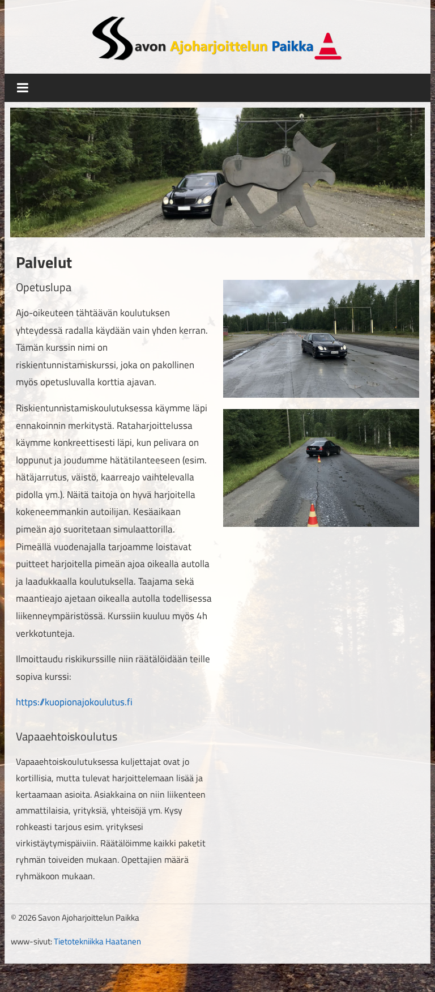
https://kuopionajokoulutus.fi (74, 702)
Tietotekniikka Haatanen (97, 941)
